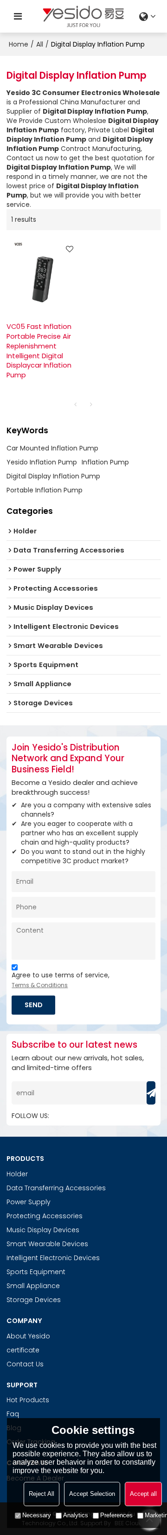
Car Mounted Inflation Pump (52, 448)
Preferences (116, 1515)
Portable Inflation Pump (44, 490)
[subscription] (151, 1093)
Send (34, 1005)
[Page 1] (76, 404)
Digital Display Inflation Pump (53, 476)
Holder (17, 1174)
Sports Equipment (35, 1271)
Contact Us (25, 1364)
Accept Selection (92, 1493)
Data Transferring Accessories (56, 1188)
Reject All (41, 1493)
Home (18, 44)
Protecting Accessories (44, 1216)
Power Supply (28, 1202)
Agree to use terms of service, (60, 979)
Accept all (143, 1493)
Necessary (36, 1515)
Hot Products (27, 1400)
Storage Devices (33, 1299)
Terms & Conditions (40, 985)
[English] (149, 16)
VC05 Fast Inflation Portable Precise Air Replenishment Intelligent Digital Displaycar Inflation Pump (38, 351)
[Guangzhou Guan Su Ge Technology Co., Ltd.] (83, 16)
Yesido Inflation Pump (41, 462)
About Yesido (28, 1336)
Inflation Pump (105, 462)
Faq (12, 1414)
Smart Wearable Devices (47, 1243)
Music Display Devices (42, 1230)
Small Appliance (33, 1285)
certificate (22, 1350)
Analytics (75, 1515)
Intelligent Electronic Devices (53, 1257)
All (39, 44)
